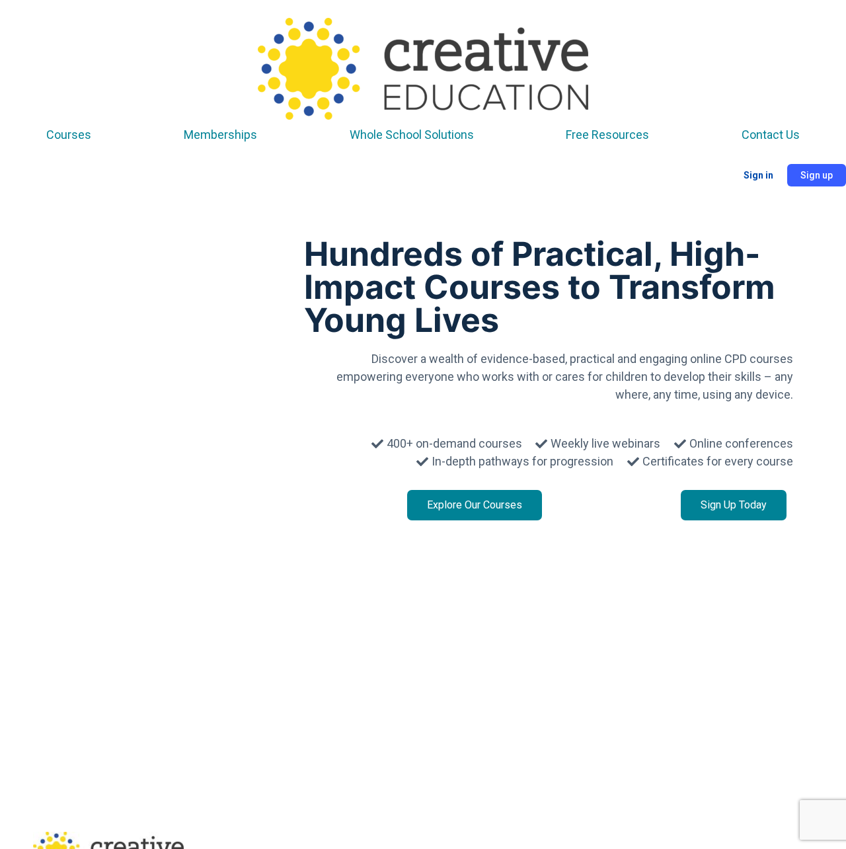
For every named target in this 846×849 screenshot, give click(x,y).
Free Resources (607, 135)
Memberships (220, 135)
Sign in (758, 175)
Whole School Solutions (412, 135)
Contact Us (771, 135)
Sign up (816, 175)
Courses (68, 135)
